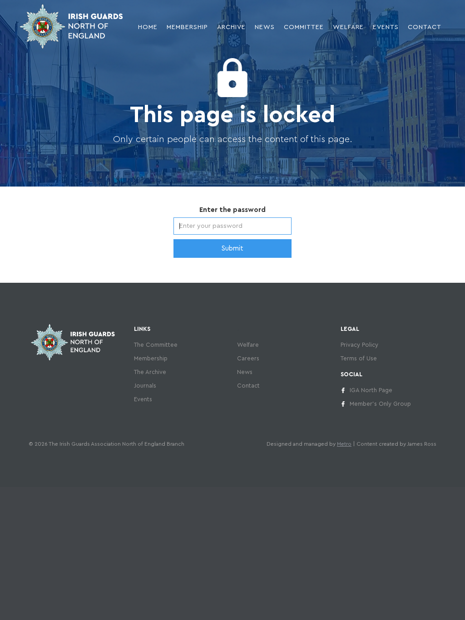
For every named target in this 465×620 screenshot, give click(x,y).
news (265, 27)
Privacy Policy (359, 345)
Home (148, 27)
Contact (424, 27)
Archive (231, 27)
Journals (145, 386)
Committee (304, 27)
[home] (71, 26)
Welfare (348, 27)
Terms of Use (359, 358)
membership (187, 27)
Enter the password (232, 210)
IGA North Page (371, 390)
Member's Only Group (380, 404)
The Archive (150, 372)
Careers (248, 358)
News (244, 372)
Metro (344, 444)
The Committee (156, 345)
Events (386, 27)
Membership (151, 358)
